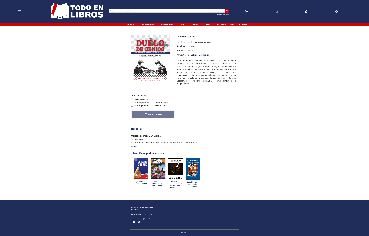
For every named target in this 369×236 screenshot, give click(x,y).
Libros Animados (147, 24)
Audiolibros (129, 24)
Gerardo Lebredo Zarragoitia (196, 55)
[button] (337, 12)
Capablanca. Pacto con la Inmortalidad (192, 184)
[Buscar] (227, 11)
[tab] (136, 95)
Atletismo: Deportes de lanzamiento (157, 183)
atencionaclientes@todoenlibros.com (143, 219)
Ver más (134, 146)
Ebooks (183, 24)
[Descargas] (277, 12)
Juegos (195, 24)
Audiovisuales (167, 24)
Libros (207, 24)
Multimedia (221, 24)
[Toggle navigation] (20, 12)
